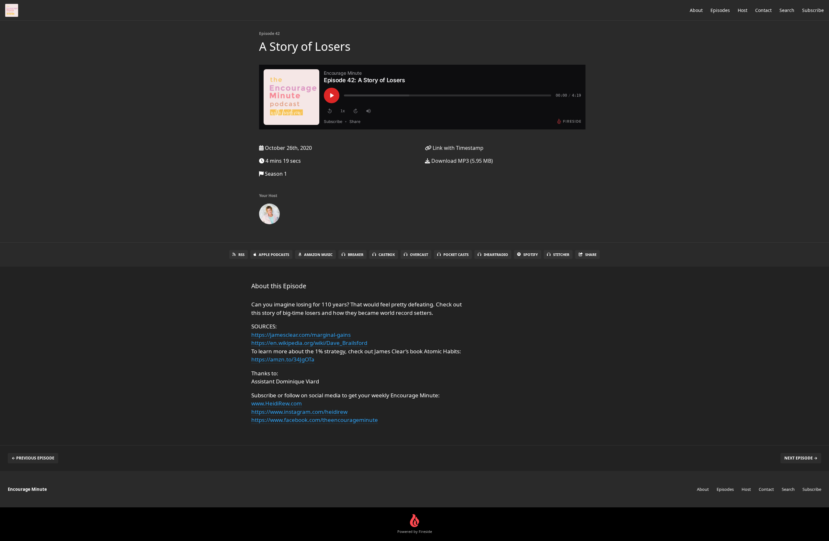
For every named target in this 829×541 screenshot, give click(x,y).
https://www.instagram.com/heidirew (299, 411)
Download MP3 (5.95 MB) (461, 160)
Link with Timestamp (457, 147)
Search (786, 10)
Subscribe (813, 10)
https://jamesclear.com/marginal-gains (301, 334)
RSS (241, 254)
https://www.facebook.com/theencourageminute (314, 420)
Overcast (419, 254)
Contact (763, 10)
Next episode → (800, 458)
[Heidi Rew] (269, 215)
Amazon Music (318, 254)
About (696, 10)
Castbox (387, 254)
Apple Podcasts (274, 254)
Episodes (720, 10)
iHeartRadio (496, 254)
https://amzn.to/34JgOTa (282, 359)
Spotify (530, 254)
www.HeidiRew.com (276, 403)
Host (742, 10)
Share (590, 254)
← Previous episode (33, 458)
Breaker (355, 254)
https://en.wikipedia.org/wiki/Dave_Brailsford (309, 343)
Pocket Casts (456, 254)
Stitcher (561, 254)
